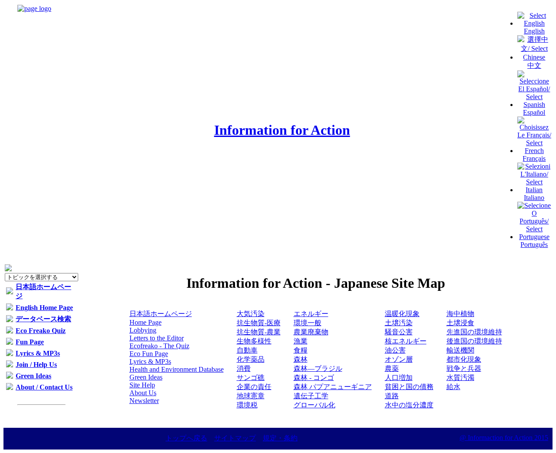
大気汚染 (251, 313)
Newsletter (144, 400)
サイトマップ (235, 438)
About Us (142, 392)
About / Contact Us (44, 387)
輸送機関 (460, 350)
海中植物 (460, 313)
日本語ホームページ (160, 313)
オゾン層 (399, 359)
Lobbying (142, 330)
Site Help (142, 385)
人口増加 (399, 377)
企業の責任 (254, 386)
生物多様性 (254, 341)
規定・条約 (280, 438)
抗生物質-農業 (259, 332)
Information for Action (282, 130)
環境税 (247, 405)
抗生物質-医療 (259, 322)
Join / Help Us (36, 364)
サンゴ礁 (251, 377)
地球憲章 (251, 396)
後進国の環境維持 (474, 341)
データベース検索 (43, 319)
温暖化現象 (402, 313)
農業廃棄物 (311, 332)
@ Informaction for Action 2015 (504, 437)
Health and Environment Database (176, 369)
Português (534, 244)
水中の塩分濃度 (409, 405)
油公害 (395, 350)
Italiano (534, 197)
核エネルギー (406, 341)
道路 (392, 396)
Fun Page (30, 342)
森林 (301, 359)
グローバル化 (314, 405)
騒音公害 (399, 332)
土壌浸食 (460, 322)
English (534, 31)
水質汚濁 (460, 377)
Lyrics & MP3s (38, 353)
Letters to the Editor (156, 338)
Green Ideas (33, 376)
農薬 (392, 368)
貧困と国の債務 (409, 386)
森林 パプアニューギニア (333, 386)
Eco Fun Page (148, 353)
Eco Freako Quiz (41, 330)
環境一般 (307, 322)
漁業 (301, 341)
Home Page (145, 322)
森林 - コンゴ (314, 377)
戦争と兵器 (464, 368)
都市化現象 (464, 359)
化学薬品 (251, 359)
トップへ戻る (186, 438)
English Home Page (44, 307)
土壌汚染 (399, 322)
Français (534, 158)
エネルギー (311, 313)
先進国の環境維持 (474, 332)
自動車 (247, 350)
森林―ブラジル (318, 368)
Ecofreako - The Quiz (159, 346)
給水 (453, 386)
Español (534, 112)
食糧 (301, 350)
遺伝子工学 (311, 396)
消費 (244, 368)
